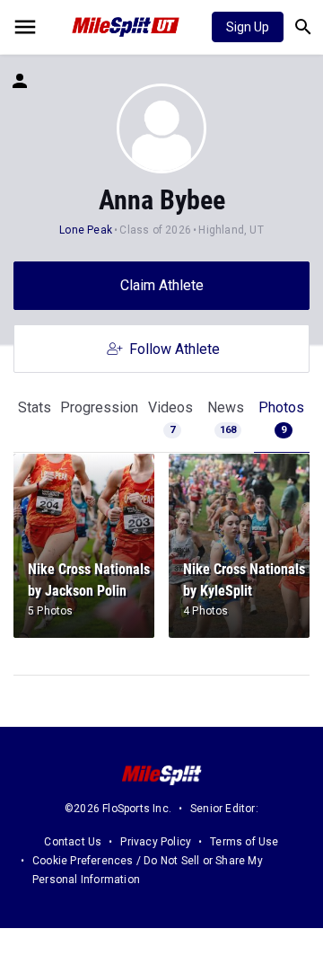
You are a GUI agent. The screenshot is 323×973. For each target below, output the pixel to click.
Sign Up (247, 27)
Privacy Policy (155, 842)
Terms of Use (244, 842)
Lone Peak (85, 230)
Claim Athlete (162, 285)
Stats (34, 407)
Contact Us (72, 842)
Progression (99, 407)
